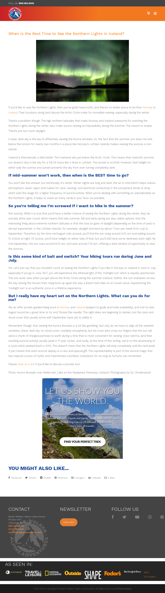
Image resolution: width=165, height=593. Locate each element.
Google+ (80, 477)
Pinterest (62, 477)
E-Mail (110, 477)
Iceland (13, 112)
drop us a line (26, 364)
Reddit (47, 477)
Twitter (32, 477)
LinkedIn (96, 477)
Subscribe (68, 522)
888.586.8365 (26, 3)
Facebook (16, 477)
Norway (147, 107)
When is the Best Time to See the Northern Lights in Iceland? (66, 33)
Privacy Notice (123, 588)
